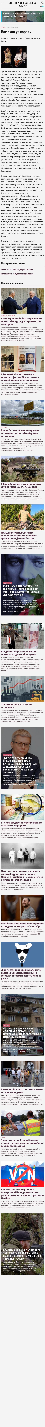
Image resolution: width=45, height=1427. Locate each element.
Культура (22, 6)
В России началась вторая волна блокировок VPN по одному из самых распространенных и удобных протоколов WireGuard (22, 1194)
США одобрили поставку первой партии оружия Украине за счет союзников (21, 485)
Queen (3, 27)
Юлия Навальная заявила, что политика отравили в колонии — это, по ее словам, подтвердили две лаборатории (21, 590)
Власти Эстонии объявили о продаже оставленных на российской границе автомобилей (20, 433)
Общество (7, 755)
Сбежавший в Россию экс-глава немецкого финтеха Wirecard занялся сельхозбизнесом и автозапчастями (20, 377)
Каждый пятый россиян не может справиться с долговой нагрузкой (18, 653)
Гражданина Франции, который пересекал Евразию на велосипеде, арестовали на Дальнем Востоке (19, 535)
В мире (6, 1025)
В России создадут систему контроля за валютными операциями (21, 824)
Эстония (4, 427)
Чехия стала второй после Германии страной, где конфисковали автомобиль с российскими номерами (22, 1143)
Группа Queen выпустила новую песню (17, 274)
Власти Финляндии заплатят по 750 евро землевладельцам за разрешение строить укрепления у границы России (22, 1254)
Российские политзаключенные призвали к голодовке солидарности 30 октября (22, 925)
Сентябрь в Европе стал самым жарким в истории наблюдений (22, 1091)
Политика (7, 583)
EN (43, 6)
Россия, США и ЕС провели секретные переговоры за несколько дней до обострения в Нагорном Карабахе (22, 1032)
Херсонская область (8, 316)
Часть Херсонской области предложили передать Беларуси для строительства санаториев (21, 321)
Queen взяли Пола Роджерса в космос (17, 269)
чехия (3, 1137)
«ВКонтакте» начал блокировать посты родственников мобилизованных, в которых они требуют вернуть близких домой (21, 974)
